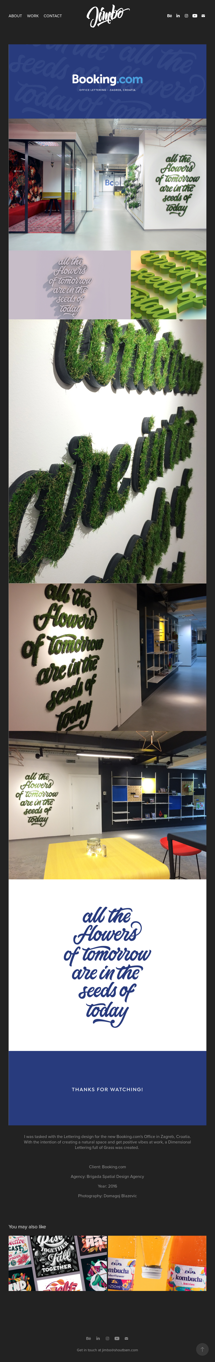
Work (33, 15)
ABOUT (15, 15)
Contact (53, 15)
